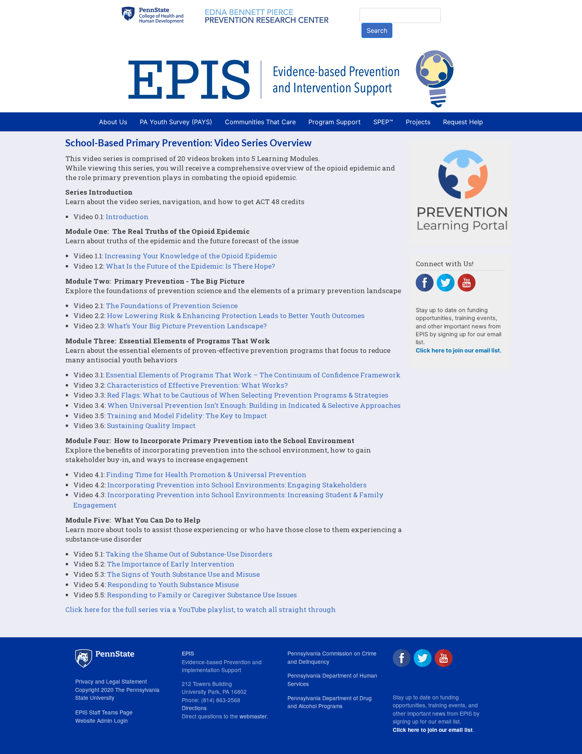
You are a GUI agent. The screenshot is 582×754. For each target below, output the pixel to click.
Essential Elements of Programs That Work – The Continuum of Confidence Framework (253, 374)
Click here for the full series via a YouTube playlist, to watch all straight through (200, 609)
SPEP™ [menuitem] (383, 122)
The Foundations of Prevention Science (172, 305)
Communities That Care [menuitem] (260, 122)
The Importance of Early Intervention (170, 563)
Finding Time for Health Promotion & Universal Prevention (206, 474)
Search (377, 30)
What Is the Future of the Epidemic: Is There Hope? (190, 266)
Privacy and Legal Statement (111, 681)
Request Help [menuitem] (463, 122)
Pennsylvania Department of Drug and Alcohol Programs (329, 702)
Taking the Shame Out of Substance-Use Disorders (189, 554)
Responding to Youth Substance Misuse (173, 584)
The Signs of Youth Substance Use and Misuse (183, 574)
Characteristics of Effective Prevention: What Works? (197, 385)
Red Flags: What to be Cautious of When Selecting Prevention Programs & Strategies (247, 395)
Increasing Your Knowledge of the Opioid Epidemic (191, 255)
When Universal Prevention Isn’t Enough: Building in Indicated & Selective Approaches (254, 405)
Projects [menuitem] (418, 122)
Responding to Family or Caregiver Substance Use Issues (202, 594)
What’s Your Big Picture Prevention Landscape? (187, 325)
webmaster (253, 716)
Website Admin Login (101, 720)
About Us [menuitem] (113, 122)
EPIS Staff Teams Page (104, 712)
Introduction (127, 216)
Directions (194, 708)
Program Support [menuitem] (334, 122)
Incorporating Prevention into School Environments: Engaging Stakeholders (237, 484)
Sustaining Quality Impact (151, 425)
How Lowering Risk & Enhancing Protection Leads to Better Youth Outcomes (236, 315)
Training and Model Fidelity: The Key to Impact (187, 415)
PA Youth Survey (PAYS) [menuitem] (176, 122)
